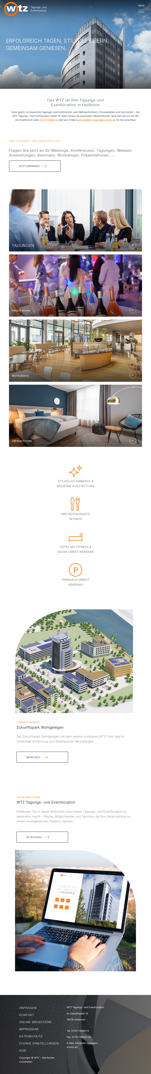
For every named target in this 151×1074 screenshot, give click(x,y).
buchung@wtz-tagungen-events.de (96, 119)
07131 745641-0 (49, 119)
